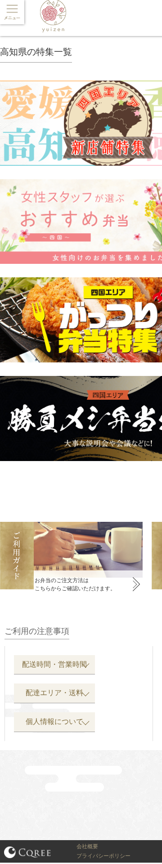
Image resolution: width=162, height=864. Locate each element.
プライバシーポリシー (103, 856)
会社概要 (87, 846)
